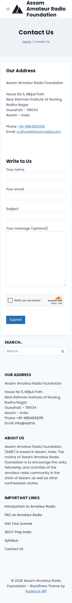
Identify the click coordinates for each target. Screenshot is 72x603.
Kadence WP (36, 591)
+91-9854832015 (31, 126)
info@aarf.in (25, 423)
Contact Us (14, 549)
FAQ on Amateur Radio (23, 515)
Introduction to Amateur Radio (30, 506)
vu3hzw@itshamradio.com (39, 131)
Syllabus (11, 540)
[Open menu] (8, 9)
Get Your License (18, 523)
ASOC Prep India (18, 532)
